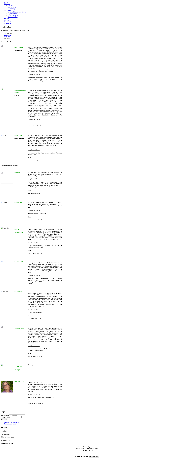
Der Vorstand (12, 7)
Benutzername (5, 415)
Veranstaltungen (12, 13)
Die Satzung (11, 9)
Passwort (3, 417)
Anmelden (4, 419)
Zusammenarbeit (12, 17)
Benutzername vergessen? (11, 422)
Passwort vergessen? (10, 424)
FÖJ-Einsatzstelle (13, 15)
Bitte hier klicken (93, 456)
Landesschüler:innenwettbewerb (17, 12)
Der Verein (11, 5)
